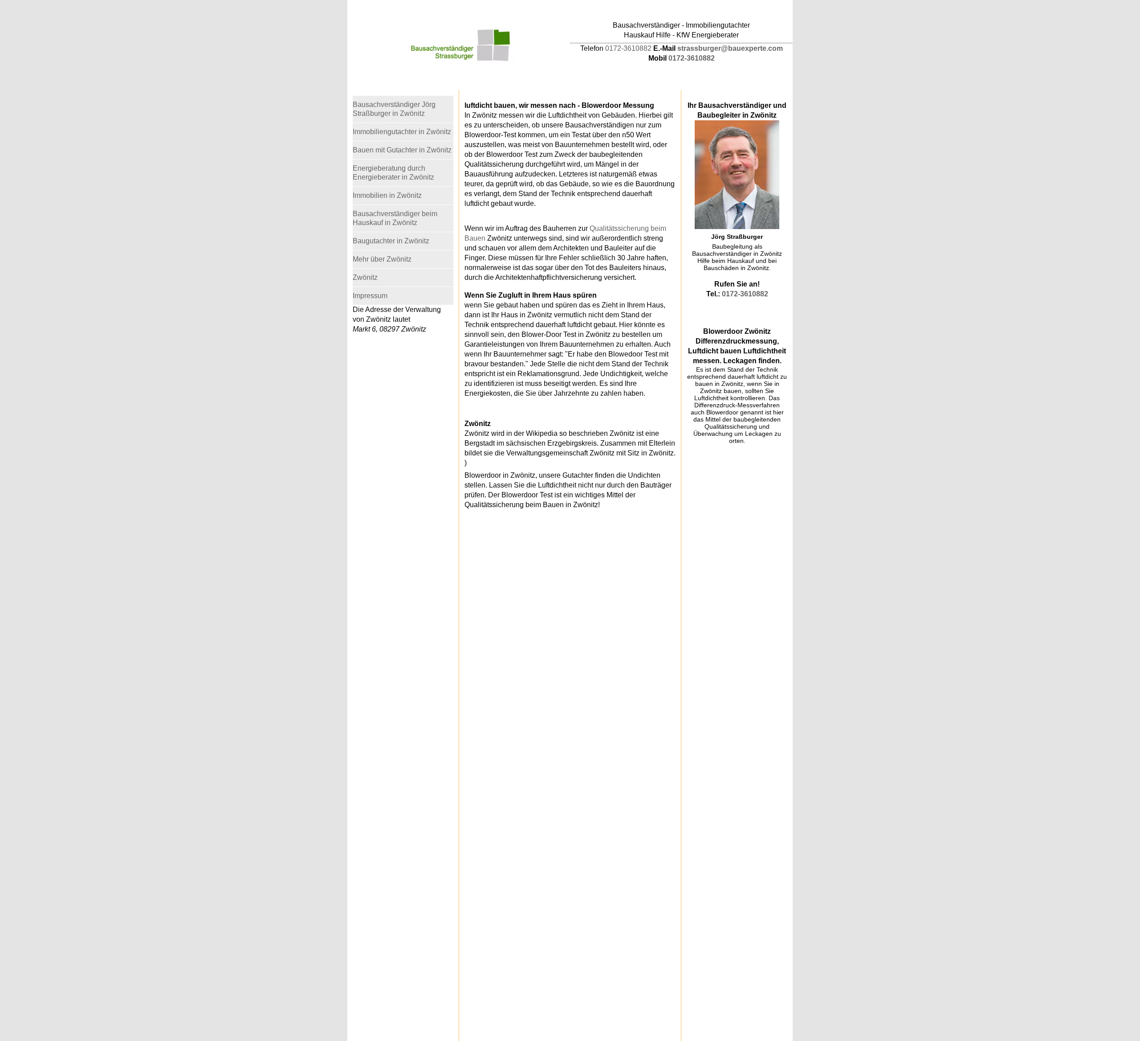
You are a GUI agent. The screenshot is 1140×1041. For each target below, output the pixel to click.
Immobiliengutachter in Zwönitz (402, 131)
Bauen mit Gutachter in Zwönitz (402, 150)
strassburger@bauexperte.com (730, 48)
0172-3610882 (628, 48)
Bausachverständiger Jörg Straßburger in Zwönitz (394, 109)
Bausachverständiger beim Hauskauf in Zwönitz (395, 218)
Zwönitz (365, 277)
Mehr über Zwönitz (382, 259)
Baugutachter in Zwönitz (391, 241)
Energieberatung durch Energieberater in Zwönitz (393, 172)
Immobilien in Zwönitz (387, 195)
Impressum (370, 295)
